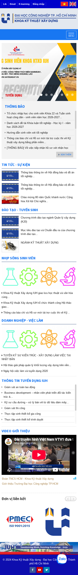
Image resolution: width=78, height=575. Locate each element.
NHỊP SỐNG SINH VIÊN (18, 258)
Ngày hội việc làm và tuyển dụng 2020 (25, 370)
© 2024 (7, 559)
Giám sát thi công (15, 408)
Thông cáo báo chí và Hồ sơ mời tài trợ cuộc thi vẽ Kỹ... (36, 312)
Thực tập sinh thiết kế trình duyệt (24, 419)
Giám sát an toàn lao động (20, 387)
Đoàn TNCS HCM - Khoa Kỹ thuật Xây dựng (28, 478)
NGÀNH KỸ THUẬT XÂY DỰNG (40, 242)
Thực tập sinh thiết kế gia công (22, 413)
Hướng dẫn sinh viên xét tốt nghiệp (27, 132)
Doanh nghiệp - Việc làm (22, 320)
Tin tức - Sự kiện (16, 164)
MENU (71, 36)
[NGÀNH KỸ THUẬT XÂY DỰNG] (10, 246)
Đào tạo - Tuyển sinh (20, 210)
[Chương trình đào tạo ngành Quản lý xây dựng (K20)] (10, 221)
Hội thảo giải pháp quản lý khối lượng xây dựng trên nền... (37, 365)
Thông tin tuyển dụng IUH (25, 380)
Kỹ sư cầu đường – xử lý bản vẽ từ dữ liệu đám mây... (37, 402)
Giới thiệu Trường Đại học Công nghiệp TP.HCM (30, 483)
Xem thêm (66, 154)
